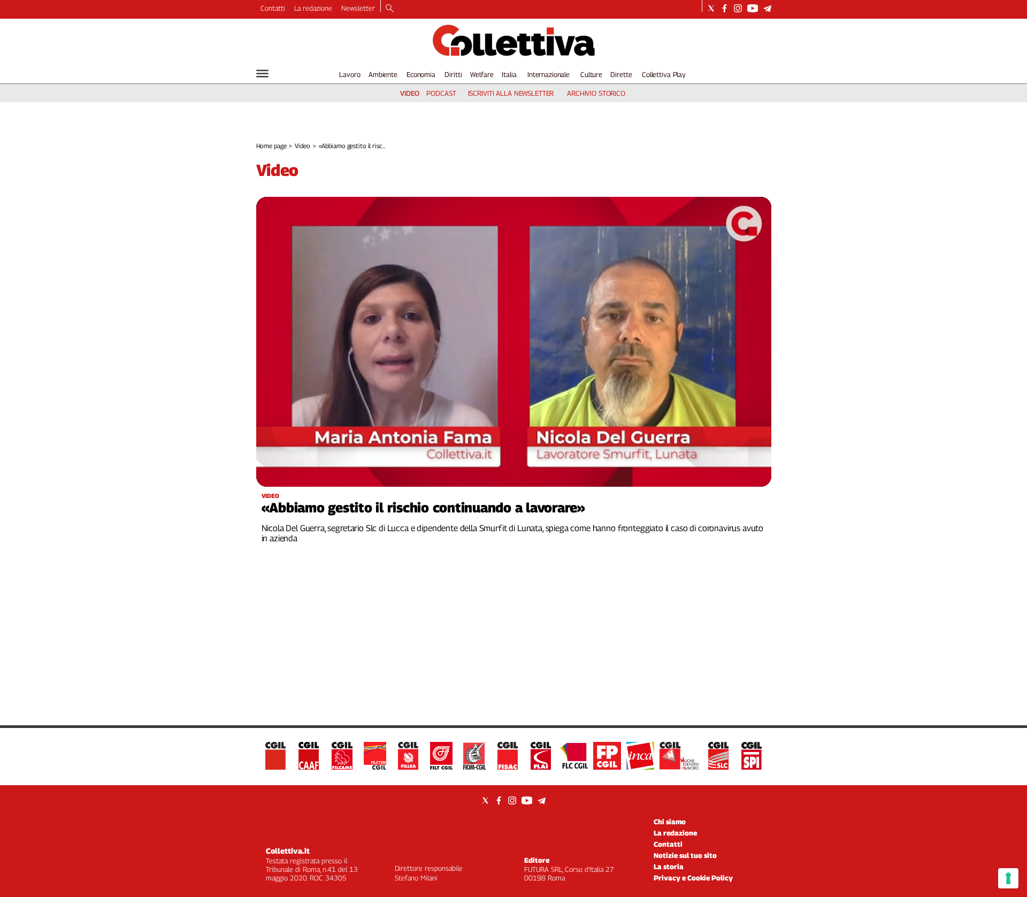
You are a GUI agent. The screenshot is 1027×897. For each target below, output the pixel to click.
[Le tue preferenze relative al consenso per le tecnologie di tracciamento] (1008, 878)
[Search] (390, 9)
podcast (441, 93)
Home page (271, 146)
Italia (509, 74)
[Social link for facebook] (725, 8)
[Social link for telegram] (767, 8)
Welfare (481, 74)
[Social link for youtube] (752, 8)
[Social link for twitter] (711, 8)
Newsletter (358, 8)
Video (302, 146)
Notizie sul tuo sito (685, 855)
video (409, 93)
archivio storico (596, 93)
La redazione (313, 8)
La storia (669, 866)
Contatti (272, 8)
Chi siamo (670, 821)
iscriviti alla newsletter (511, 93)
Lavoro (349, 74)
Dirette (621, 74)
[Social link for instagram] (738, 8)
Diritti (453, 74)
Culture (591, 74)
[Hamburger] (262, 73)
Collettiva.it (288, 850)
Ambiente (383, 74)
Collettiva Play (664, 74)
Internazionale (548, 74)
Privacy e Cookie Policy (693, 877)
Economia (421, 74)
